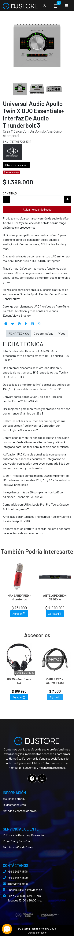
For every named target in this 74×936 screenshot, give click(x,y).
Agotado (55, 697)
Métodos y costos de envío (20, 811)
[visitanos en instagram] (41, 778)
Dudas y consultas (14, 804)
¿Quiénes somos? (14, 798)
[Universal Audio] (12, 151)
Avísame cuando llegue (37, 209)
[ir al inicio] (37, 739)
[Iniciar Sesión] (44, 5)
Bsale (43, 932)
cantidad (10, 193)
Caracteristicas (43, 333)
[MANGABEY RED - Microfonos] (19, 575)
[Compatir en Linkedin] (32, 324)
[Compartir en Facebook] (6, 324)
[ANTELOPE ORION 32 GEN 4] (55, 575)
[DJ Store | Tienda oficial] (20, 5)
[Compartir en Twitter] (12, 324)
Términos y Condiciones (18, 847)
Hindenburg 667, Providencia (24, 889)
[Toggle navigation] (66, 5)
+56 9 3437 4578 (17, 871)
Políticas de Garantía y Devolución (24, 835)
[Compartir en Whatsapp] (39, 324)
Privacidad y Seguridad (17, 841)
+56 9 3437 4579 (17, 877)
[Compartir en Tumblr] (26, 324)
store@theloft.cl (17, 883)
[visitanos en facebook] (32, 778)
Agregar (17, 613)
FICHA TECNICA (19, 333)
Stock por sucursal (16, 165)
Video (61, 333)
